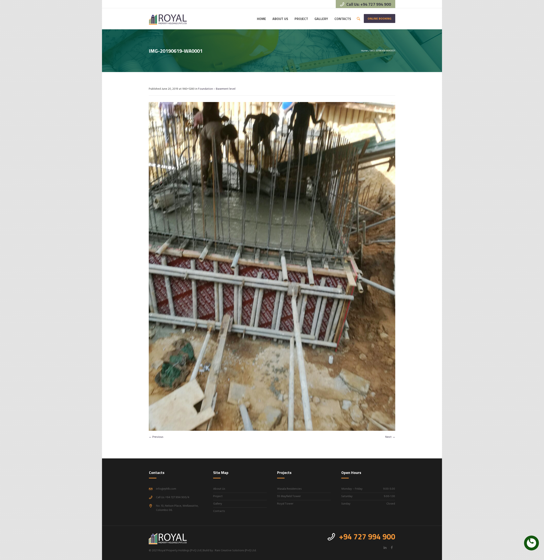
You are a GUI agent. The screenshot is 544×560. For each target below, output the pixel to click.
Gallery (217, 503)
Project (218, 496)
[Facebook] (392, 547)
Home (364, 51)
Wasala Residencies (289, 488)
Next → (390, 437)
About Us (219, 488)
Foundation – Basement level (216, 88)
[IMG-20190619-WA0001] (272, 266)
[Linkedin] (385, 547)
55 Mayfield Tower (289, 496)
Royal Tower (285, 503)
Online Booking (379, 18)
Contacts (219, 511)
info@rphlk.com (166, 488)
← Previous (156, 437)
